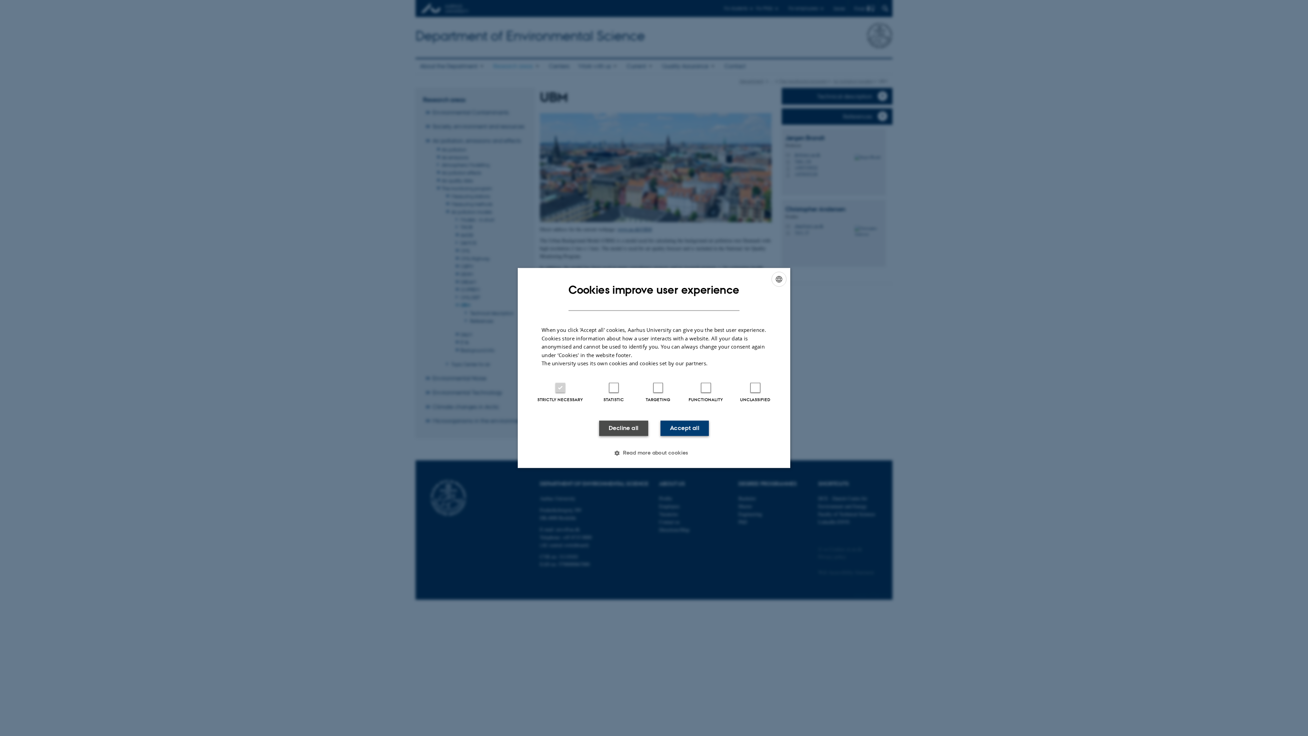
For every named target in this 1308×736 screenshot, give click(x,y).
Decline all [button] (623, 428)
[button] (654, 453)
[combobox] (779, 279)
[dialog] (654, 368)
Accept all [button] (684, 428)
